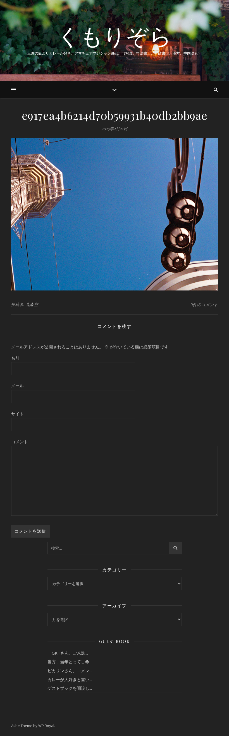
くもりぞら (114, 36)
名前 (15, 358)
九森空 (32, 304)
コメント (19, 441)
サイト (17, 413)
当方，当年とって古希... (69, 661)
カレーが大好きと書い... (69, 679)
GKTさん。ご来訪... (67, 653)
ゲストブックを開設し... (69, 688)
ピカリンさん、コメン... (69, 670)
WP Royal (46, 725)
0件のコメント (204, 304)
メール (17, 385)
